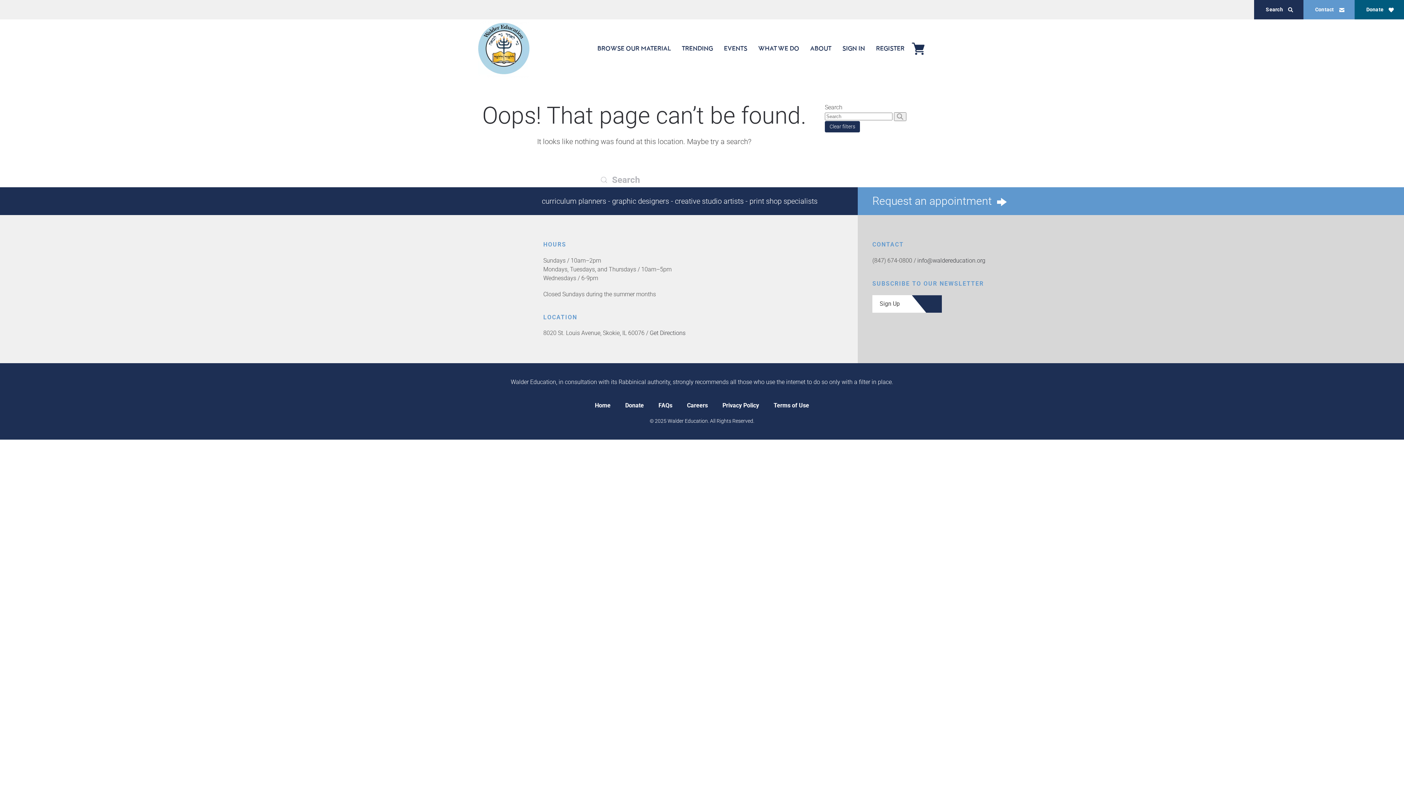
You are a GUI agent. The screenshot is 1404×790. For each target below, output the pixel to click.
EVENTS (735, 48)
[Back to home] (503, 48)
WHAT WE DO (778, 48)
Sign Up (890, 303)
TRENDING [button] (697, 48)
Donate (1375, 9)
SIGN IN (853, 48)
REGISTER (890, 48)
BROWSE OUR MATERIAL (634, 48)
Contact (1324, 9)
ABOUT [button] (820, 48)
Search (1274, 9)
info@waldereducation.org (951, 260)
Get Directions (668, 333)
